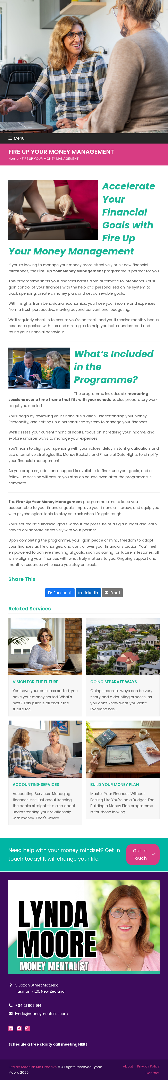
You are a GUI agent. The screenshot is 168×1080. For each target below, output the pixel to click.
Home (13, 158)
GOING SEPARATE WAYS (113, 682)
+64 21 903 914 (28, 1005)
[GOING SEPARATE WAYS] (123, 646)
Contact (152, 1073)
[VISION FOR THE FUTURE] (45, 646)
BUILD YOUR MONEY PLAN (114, 784)
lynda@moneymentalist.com (41, 1013)
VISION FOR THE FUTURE (35, 682)
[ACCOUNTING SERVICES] (45, 749)
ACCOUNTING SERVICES (36, 784)
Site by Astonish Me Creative (32, 1067)
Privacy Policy (148, 1066)
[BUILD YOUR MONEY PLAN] (123, 749)
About (128, 1066)
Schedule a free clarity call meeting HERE (47, 1044)
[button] (16, 138)
